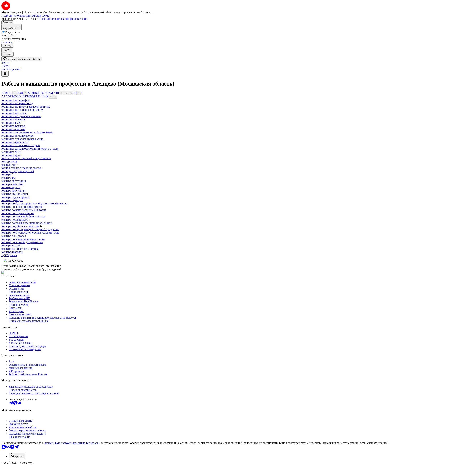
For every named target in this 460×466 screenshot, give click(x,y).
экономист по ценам (13, 113)
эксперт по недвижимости (17, 213)
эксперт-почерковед (13, 235)
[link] (7, 54)
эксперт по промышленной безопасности (26, 222)
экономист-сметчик (13, 129)
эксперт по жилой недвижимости (22, 206)
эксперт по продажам (14, 219)
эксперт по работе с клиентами (20, 226)
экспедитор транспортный (17, 171)
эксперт (6, 174)
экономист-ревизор (13, 125)
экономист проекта (13, 119)
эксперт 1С (8, 177)
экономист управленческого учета (22, 138)
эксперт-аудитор (11, 187)
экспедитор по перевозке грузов (21, 167)
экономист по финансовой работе (22, 109)
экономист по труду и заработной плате (25, 106)
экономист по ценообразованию (21, 116)
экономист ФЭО (11, 151)
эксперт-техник (10, 245)
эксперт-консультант (14, 190)
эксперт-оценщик (12, 200)
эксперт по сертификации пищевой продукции (30, 229)
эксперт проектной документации (22, 242)
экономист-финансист (15, 142)
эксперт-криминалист (14, 193)
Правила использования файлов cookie (63, 18)
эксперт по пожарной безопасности (23, 216)
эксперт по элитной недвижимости (23, 239)
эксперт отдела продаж (15, 197)
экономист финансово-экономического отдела (29, 148)
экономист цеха (11, 155)
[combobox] (17, 455)
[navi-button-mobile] (5, 74)
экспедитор (8, 164)
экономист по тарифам (15, 100)
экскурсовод (9, 161)
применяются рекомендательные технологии (72, 442)
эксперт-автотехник (13, 180)
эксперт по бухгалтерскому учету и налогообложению (34, 203)
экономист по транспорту (17, 103)
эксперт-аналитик (12, 184)
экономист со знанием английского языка (26, 132)
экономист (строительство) (17, 135)
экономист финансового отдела (20, 145)
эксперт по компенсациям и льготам (23, 209)
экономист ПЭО (11, 122)
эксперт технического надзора (19, 248)
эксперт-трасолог (12, 251)
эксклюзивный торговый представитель (26, 158)
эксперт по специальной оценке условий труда (30, 232)
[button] (5, 62)
